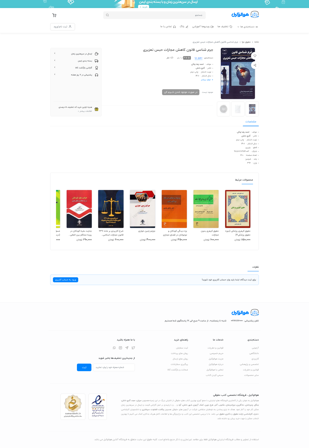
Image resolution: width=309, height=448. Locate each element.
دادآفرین (240, 405)
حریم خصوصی (216, 353)
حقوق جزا (246, 42)
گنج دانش (200, 68)
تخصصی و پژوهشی (249, 364)
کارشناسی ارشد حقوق (243, 414)
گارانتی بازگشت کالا (83, 67)
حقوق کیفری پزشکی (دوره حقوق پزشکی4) (237, 233)
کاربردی (255, 358)
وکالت (161, 409)
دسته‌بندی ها (247, 26)
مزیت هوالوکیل (216, 358)
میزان (139, 400)
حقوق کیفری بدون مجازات (210, 233)
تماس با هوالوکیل (214, 369)
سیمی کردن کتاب (214, 375)
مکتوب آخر (220, 405)
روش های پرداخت (179, 353)
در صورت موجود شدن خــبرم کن (180, 92)
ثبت (84, 367)
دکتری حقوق (225, 414)
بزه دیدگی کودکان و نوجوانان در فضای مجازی (175, 233)
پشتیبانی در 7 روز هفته (81, 74)
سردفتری (146, 409)
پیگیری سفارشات (179, 364)
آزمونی (255, 347)
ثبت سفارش (182, 347)
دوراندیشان (230, 405)
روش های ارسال (180, 358)
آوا (180, 405)
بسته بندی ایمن (85, 60)
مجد (133, 400)
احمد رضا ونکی (197, 64)
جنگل (256, 405)
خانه (256, 42)
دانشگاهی (254, 353)
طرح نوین (209, 405)
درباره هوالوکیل (216, 364)
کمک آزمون (198, 405)
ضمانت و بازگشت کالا (177, 369)
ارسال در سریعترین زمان (81, 53)
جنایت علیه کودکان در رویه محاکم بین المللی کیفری (81, 233)
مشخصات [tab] (250, 121)
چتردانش (249, 405)
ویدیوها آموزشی (200, 26)
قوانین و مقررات (251, 369)
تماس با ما (166, 26)
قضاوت (154, 409)
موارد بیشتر (206, 79)
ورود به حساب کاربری (65, 279)
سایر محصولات (251, 375)
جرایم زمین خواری (146, 231)
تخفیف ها (222, 26)
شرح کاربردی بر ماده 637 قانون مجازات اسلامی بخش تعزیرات (111, 233)
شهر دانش (187, 405)
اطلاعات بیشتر (86, 111)
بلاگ (182, 26)
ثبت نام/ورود (60, 26)
